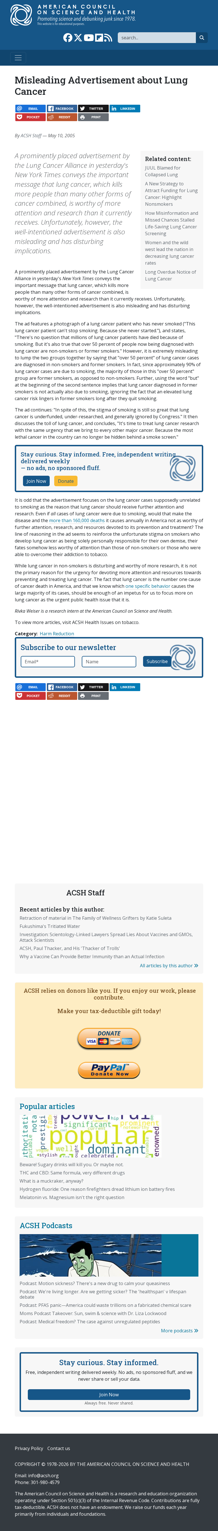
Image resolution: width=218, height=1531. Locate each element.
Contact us (58, 1448)
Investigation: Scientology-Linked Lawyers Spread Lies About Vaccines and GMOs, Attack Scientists (106, 937)
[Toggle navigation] (18, 57)
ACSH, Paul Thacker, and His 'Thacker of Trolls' (70, 948)
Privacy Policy (29, 1448)
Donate (66, 481)
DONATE (109, 1033)
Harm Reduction (57, 634)
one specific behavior (147, 586)
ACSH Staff (31, 135)
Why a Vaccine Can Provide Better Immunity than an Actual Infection (92, 956)
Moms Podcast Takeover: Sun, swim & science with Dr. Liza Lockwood (93, 1313)
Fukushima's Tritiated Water (50, 926)
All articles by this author (167, 965)
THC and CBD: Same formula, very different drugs (72, 1173)
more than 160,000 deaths (77, 520)
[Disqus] (109, 776)
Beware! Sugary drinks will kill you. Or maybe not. (71, 1164)
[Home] (78, 15)
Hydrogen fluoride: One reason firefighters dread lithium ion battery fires (97, 1189)
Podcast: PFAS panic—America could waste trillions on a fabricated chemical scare (105, 1305)
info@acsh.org (43, 1475)
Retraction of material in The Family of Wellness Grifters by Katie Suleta (95, 918)
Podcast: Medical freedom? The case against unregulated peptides (90, 1321)
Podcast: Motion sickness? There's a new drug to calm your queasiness (95, 1283)
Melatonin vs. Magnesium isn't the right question (72, 1197)
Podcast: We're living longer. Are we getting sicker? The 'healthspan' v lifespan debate (103, 1294)
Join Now (36, 481)
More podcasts (177, 1331)
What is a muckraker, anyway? (51, 1181)
